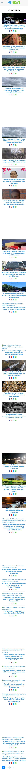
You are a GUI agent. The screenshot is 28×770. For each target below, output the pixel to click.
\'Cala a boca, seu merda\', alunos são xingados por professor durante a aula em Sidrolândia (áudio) (14, 488)
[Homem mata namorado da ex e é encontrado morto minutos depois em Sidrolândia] (14, 290)
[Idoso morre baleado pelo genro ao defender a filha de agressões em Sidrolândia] (14, 247)
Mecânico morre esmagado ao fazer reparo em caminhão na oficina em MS (14, 685)
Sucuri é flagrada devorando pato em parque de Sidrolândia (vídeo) (14, 161)
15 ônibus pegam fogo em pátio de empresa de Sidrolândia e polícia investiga (14, 699)
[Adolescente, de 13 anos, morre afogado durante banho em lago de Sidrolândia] (14, 738)
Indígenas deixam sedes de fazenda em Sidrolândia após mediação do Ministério (14, 90)
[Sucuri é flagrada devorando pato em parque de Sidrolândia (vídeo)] (14, 156)
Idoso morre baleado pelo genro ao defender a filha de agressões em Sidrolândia (14, 253)
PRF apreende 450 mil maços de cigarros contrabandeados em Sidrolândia (14, 466)
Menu (2, 3)
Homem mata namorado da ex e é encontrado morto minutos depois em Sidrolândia (14, 295)
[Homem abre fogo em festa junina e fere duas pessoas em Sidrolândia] (14, 566)
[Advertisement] (14, 111)
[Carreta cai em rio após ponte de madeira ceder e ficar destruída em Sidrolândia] (14, 42)
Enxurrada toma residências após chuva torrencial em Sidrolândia (14, 308)
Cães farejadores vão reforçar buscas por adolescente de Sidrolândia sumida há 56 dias (14, 202)
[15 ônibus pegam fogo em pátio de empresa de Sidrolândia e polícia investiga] (14, 695)
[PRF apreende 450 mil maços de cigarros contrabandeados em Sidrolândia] (14, 461)
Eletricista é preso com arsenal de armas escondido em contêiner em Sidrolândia (14, 274)
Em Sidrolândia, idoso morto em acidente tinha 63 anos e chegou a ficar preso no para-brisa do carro (14, 758)
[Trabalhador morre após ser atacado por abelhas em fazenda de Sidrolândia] (14, 389)
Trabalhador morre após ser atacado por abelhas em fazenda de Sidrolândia (14, 394)
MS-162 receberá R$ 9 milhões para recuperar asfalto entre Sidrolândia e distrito (14, 69)
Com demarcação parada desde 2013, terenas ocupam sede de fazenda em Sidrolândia (14, 140)
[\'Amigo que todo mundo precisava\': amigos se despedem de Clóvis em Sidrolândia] (14, 410)
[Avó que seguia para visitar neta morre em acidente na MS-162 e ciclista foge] (14, 176)
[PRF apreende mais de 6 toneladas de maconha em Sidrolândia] (14, 505)
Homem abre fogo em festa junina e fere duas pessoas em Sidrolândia (14, 571)
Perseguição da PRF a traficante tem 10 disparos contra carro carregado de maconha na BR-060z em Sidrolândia (14, 527)
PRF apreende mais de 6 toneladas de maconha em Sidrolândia (14, 510)
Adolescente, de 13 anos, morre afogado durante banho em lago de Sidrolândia (14, 743)
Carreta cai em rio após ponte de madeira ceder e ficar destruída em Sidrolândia (14, 48)
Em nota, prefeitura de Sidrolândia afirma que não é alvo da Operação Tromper (14, 585)
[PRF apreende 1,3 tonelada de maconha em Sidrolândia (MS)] (14, 608)
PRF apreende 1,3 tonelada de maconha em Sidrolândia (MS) (14, 612)
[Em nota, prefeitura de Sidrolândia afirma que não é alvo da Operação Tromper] (14, 580)
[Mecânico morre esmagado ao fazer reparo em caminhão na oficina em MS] (14, 681)
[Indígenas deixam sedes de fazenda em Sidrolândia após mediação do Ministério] (14, 84)
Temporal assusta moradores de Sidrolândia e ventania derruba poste (14, 672)
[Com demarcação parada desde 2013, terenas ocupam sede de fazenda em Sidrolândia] (14, 135)
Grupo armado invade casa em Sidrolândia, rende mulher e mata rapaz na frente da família (14, 26)
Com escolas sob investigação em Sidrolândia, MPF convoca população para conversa (14, 352)
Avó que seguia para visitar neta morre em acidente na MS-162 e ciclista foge (14, 181)
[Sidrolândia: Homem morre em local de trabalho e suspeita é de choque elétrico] (14, 594)
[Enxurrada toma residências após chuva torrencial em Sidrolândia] (14, 304)
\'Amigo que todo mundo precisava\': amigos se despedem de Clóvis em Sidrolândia (14, 416)
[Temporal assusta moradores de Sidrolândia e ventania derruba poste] (14, 667)
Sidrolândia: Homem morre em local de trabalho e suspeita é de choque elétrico (14, 599)
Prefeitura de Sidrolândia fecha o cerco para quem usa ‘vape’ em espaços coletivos (14, 373)
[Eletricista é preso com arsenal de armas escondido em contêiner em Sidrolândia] (14, 269)
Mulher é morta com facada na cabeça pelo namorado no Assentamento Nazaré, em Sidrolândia (14, 657)
